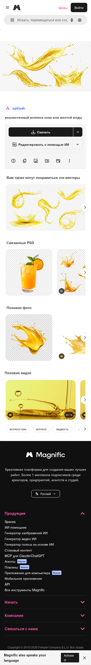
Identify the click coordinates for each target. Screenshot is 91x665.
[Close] (84, 658)
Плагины (16, 567)
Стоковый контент (18, 550)
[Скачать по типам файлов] (77, 132)
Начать (11, 602)
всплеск (41, 429)
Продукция (15, 513)
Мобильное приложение (23, 578)
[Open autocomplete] (10, 20)
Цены (63, 7)
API (7, 584)
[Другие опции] (69, 160)
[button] (45, 494)
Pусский (45, 494)
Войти (79, 7)
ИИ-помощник (15, 527)
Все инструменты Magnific (25, 589)
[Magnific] (45, 455)
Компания (14, 615)
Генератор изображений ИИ (26, 532)
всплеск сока (18, 429)
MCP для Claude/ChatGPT (25, 555)
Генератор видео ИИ (20, 538)
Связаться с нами (21, 628)
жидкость (62, 429)
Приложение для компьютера (32, 572)
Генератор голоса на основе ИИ (29, 544)
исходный (31, 40)
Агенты (15, 561)
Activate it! (69, 657)
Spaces (10, 521)
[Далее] (85, 207)
